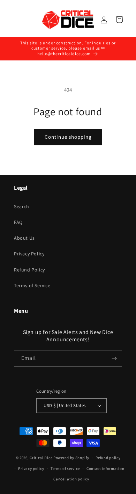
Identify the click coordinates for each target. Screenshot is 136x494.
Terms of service (65, 468)
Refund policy (108, 457)
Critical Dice (41, 457)
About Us (24, 238)
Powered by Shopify (71, 457)
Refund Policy (29, 270)
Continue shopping (68, 136)
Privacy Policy (29, 253)
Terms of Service (32, 285)
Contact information (105, 468)
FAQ (18, 222)
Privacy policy (31, 468)
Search (21, 206)
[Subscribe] (114, 358)
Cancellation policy (71, 479)
